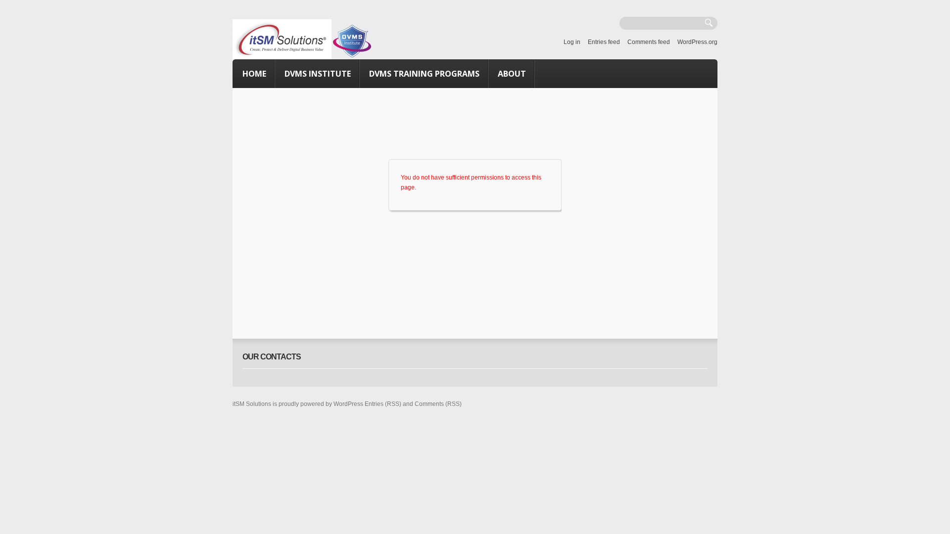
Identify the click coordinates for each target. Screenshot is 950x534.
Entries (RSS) (383, 403)
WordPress (348, 403)
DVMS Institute (318, 73)
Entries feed (604, 42)
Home (254, 73)
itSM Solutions (252, 403)
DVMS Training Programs (424, 73)
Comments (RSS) (438, 403)
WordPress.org (697, 42)
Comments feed (648, 42)
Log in (572, 42)
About (512, 73)
